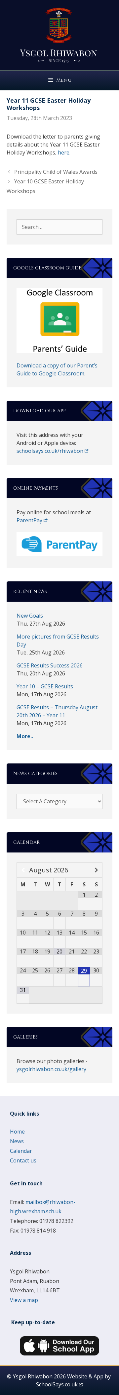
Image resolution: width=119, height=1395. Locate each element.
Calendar (21, 1150)
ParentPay (29, 520)
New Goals (30, 615)
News (17, 1141)
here (63, 152)
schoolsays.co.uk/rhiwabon (50, 450)
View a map (24, 1300)
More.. (25, 736)
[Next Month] (96, 870)
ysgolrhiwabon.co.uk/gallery (51, 1069)
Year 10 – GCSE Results (45, 686)
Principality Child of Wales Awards (56, 171)
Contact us (23, 1160)
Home (17, 1131)
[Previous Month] (23, 870)
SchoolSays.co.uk (57, 1384)
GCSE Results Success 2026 (50, 665)
